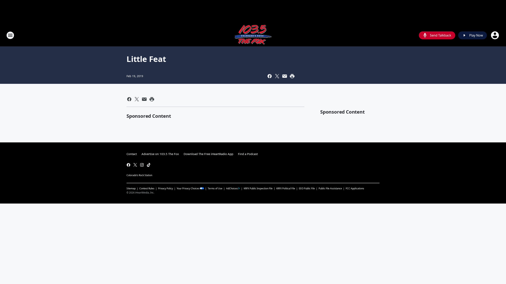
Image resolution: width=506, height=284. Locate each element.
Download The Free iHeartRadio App (208, 154)
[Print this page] (292, 76)
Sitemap (131, 188)
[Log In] (495, 35)
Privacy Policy (165, 188)
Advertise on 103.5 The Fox (160, 154)
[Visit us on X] (135, 165)
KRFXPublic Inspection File (258, 188)
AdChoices (232, 188)
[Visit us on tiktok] (148, 165)
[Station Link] (253, 35)
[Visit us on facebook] (128, 165)
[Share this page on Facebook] (269, 76)
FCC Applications (355, 188)
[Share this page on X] (277, 76)
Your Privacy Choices (188, 188)
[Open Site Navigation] (10, 35)
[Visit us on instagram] (142, 165)
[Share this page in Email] (284, 76)
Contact (131, 154)
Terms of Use (215, 188)
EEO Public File (307, 188)
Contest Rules (146, 188)
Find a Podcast (248, 154)
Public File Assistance (330, 188)
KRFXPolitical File (285, 188)
